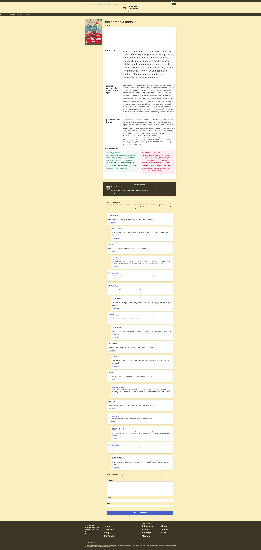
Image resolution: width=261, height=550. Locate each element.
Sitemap (95, 542)
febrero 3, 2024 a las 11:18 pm (113, 245)
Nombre (109, 497)
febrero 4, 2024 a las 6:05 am (113, 286)
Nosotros (109, 529)
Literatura (91, 4)
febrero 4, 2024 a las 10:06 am (114, 374)
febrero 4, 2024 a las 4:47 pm (113, 416)
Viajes (120, 4)
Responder (112, 222)
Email (108, 503)
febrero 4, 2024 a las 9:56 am (117, 328)
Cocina (109, 4)
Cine (124, 4)
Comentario (110, 480)
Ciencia (98, 4)
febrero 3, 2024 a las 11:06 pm (114, 216)
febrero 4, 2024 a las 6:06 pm (118, 387)
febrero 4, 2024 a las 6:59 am (113, 344)
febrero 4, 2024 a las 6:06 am (118, 230)
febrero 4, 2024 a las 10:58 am (114, 403)
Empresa (103, 4)
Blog (106, 532)
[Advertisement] (140, 38)
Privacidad (90, 542)
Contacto (109, 536)
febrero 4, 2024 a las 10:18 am (118, 259)
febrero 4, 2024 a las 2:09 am (113, 273)
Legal (86, 542)
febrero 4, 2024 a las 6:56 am (113, 315)
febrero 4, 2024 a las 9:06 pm (113, 445)
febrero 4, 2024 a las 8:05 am (118, 299)
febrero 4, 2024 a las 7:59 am (117, 358)
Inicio (86, 4)
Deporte (115, 4)
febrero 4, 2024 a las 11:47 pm (118, 429)
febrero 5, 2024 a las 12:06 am (118, 458)
